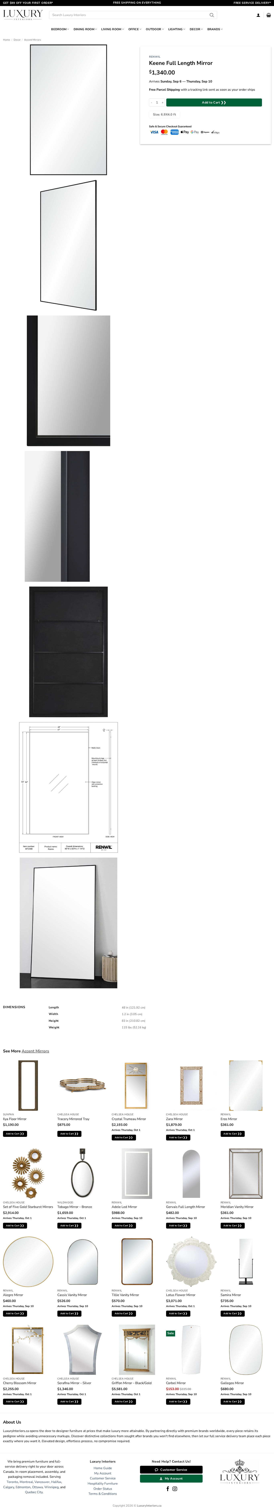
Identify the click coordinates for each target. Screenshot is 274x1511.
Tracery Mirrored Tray (73, 1119)
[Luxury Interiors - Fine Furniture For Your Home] (23, 15)
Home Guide (103, 1468)
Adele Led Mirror (124, 1207)
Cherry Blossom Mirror (19, 1383)
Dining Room (84, 29)
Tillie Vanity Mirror (125, 1295)
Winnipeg (51, 1487)
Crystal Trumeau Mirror (129, 1119)
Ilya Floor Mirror (14, 1119)
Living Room (111, 29)
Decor (195, 29)
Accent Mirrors (32, 40)
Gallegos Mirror (232, 1383)
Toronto (12, 1482)
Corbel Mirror (176, 1383)
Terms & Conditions (102, 1494)
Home (6, 40)
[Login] (258, 15)
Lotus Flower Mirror (180, 1295)
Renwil (155, 57)
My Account (102, 1473)
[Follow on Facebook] (167, 1489)
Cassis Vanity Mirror (72, 1295)
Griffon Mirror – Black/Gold (132, 1383)
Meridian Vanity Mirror (237, 1207)
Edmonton (23, 1487)
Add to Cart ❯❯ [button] (15, 1133)
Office (133, 29)
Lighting (175, 29)
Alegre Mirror (13, 1295)
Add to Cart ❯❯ (214, 102)
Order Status (102, 1489)
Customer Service (103, 1478)
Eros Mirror (229, 1119)
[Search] (212, 15)
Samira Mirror (231, 1295)
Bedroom (58, 29)
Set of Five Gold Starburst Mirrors (28, 1207)
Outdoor (153, 29)
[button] (268, 15)
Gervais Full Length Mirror (185, 1207)
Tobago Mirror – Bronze (74, 1207)
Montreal (26, 1482)
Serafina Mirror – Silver (74, 1383)
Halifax (56, 1482)
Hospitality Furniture (103, 1483)
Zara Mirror (174, 1119)
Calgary (8, 1487)
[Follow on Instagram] (175, 1489)
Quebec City (34, 1492)
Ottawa (37, 1487)
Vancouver (42, 1482)
